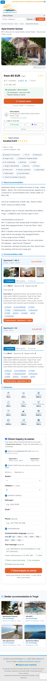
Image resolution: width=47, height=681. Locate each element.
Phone (11, 519)
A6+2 (22, 81)
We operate (6, 669)
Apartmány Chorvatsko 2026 (20, 671)
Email (8, 509)
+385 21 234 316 (12, 121)
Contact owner (25, 101)
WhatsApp (15, 124)
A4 (26, 81)
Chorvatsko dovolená (37, 669)
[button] (23, 139)
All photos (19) (40, 67)
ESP (32, 537)
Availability (21, 281)
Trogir (22, 24)
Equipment (10, 281)
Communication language (19, 533)
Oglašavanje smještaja (27, 665)
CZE (13, 537)
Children (12, 486)
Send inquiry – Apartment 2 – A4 (18, 381)
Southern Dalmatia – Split (9, 24)
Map (24, 129)
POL (20, 540)
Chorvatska (7, 671)
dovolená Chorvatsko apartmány (20, 669)
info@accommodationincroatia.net (29, 661)
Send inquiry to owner (25, 570)
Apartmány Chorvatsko (28, 675)
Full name (9, 500)
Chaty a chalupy (23, 673)
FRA (38, 537)
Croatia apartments (36, 671)
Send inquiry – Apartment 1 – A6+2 (19, 320)
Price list (33, 281)
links (19, 675)
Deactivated (8, 675)
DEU (20, 537)
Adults (8, 476)
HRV (13, 540)
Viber (35, 124)
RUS (7, 540)
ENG (7, 537)
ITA (26, 537)
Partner (15, 675)
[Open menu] (3, 2)
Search (41, 19)
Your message (14, 544)
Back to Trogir (8, 147)
